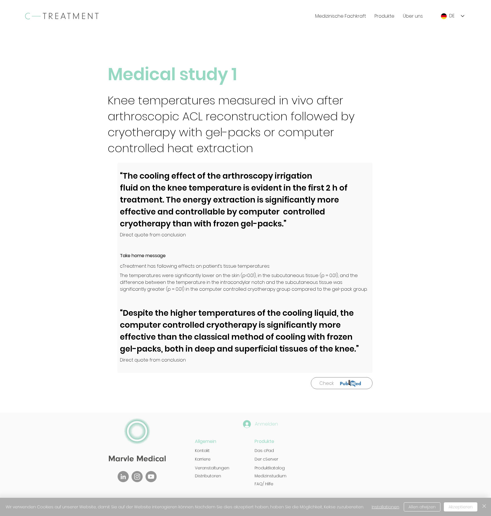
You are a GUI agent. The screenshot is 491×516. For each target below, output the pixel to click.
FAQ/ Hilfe (264, 484)
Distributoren (208, 476)
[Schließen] (484, 506)
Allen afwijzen (422, 507)
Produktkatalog (270, 468)
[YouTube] (151, 476)
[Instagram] (137, 476)
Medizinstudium (270, 476)
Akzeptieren (461, 507)
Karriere (203, 459)
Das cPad (264, 450)
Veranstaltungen (212, 468)
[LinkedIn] (123, 476)
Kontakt (202, 450)
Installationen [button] (385, 507)
